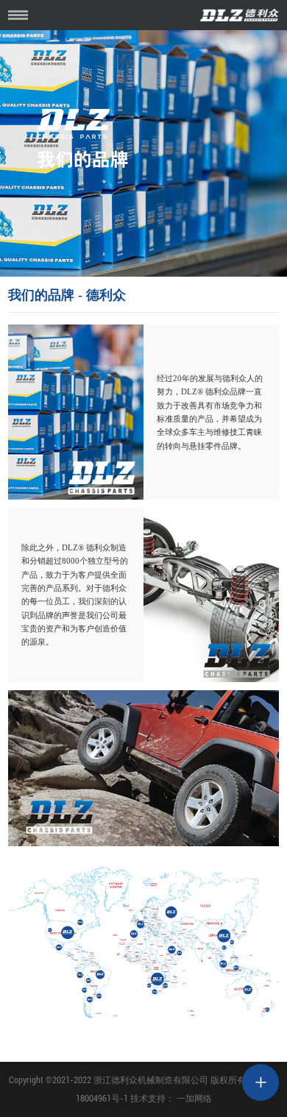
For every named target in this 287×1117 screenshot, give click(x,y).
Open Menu (18, 14)
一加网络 (194, 1098)
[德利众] (260, 1093)
